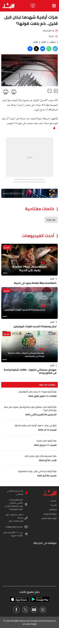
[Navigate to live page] (33, 5)
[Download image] (4, 83)
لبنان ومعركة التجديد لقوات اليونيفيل (34, 326)
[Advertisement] (29, 157)
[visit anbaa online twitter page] (25, 610)
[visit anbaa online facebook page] (16, 610)
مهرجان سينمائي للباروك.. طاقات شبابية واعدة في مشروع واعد (30, 371)
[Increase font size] (56, 91)
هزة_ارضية (51, 220)
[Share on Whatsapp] (48, 48)
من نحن (53, 500)
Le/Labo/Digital (29, 624)
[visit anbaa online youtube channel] (34, 610)
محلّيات (52, 42)
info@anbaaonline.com (14, 526)
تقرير (52, 279)
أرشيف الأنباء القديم (49, 518)
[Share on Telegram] (55, 48)
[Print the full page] (13, 91)
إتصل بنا (53, 505)
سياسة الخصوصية (50, 514)
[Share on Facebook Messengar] (42, 48)
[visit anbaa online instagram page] (43, 610)
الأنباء (43, 42)
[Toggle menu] (53, 6)
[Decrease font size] (49, 91)
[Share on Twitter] (36, 48)
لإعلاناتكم (52, 509)
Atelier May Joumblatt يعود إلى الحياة (35, 283)
